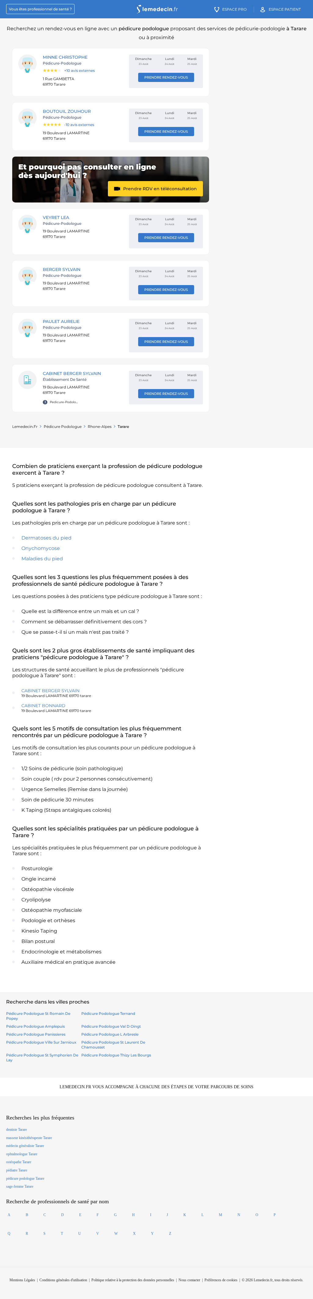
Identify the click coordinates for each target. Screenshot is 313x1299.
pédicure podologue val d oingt (111, 1026)
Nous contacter (189, 1280)
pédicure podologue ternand (108, 1013)
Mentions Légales (22, 1280)
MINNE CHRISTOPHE (65, 57)
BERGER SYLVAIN (61, 269)
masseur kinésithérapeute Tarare (29, 1138)
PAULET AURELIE (61, 321)
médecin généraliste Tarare (25, 1146)
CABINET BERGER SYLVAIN (72, 373)
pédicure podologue (63, 426)
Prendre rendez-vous (166, 77)
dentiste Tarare (16, 1129)
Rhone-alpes (100, 426)
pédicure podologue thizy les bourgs (116, 1055)
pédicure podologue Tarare (25, 1178)
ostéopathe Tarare (18, 1162)
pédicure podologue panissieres (35, 1034)
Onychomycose (40, 548)
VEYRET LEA (56, 217)
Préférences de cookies (221, 1280)
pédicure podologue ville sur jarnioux (41, 1042)
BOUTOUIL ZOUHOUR (67, 111)
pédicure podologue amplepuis (35, 1026)
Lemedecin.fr (25, 426)
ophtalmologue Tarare (21, 1154)
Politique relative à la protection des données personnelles (132, 1280)
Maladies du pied (42, 559)
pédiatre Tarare (16, 1170)
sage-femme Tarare (19, 1186)
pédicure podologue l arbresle (109, 1034)
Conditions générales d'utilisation (63, 1280)
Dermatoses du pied (46, 538)
